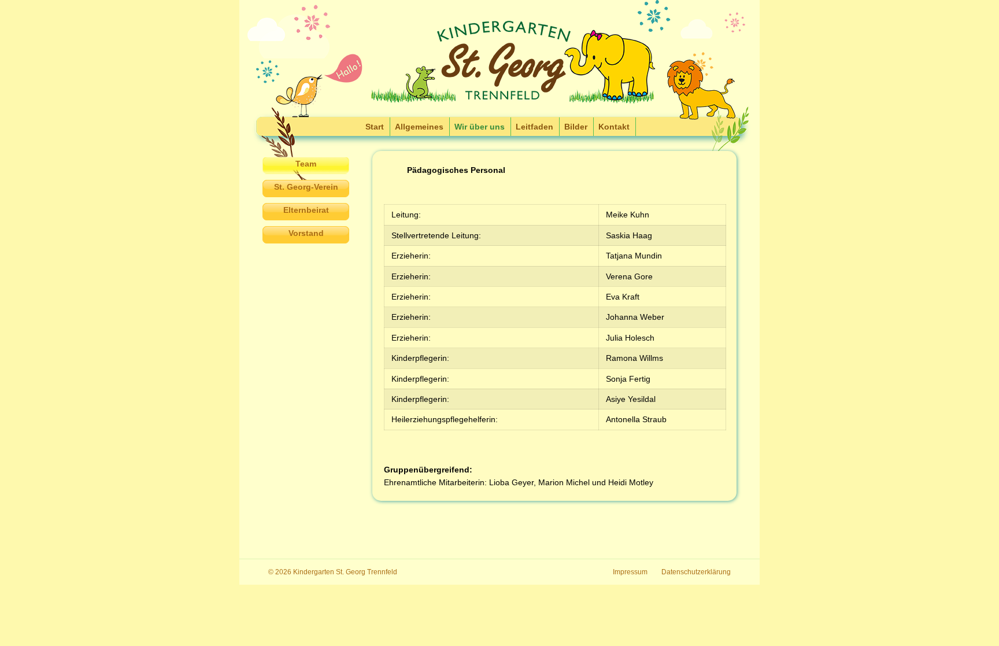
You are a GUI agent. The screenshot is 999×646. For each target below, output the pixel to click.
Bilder (575, 126)
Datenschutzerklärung (696, 572)
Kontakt (614, 126)
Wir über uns (479, 126)
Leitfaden (534, 126)
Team (305, 163)
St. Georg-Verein (306, 186)
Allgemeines (419, 126)
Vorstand (306, 233)
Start (374, 126)
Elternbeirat (306, 210)
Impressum (630, 572)
